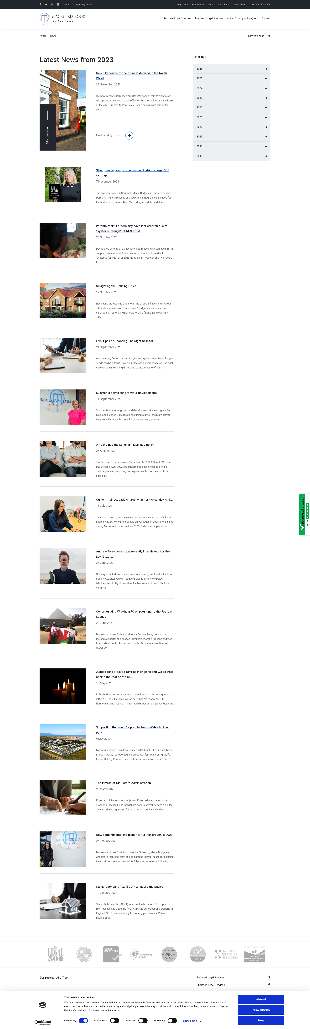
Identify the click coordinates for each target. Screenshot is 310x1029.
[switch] (114, 1020)
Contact (266, 18)
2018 (199, 146)
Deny (261, 1020)
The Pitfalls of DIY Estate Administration (123, 783)
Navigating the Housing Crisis (116, 286)
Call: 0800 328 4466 (260, 4)
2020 (199, 126)
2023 (199, 97)
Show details (190, 1020)
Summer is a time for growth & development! (126, 393)
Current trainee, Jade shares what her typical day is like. (134, 500)
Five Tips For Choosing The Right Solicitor (124, 341)
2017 (199, 156)
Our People (198, 4)
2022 (199, 107)
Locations (223, 4)
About (211, 4)
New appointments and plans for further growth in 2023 (134, 835)
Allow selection (261, 1009)
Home (43, 35)
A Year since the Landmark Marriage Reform (126, 445)
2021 (199, 117)
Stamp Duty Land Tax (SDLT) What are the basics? (130, 887)
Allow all (261, 999)
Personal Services (177, 18)
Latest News (239, 4)
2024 (199, 88)
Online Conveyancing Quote (77, 4)
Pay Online (182, 4)
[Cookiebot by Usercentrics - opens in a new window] (43, 1022)
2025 (199, 78)
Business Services (209, 18)
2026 (199, 68)
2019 (199, 136)
